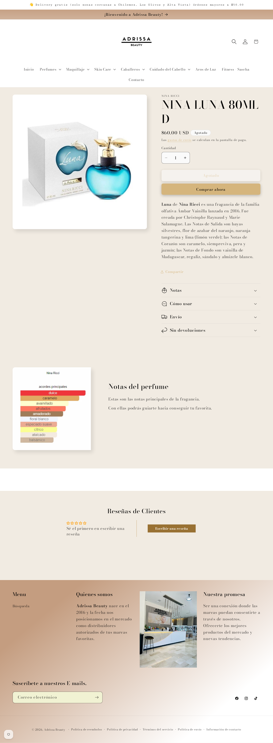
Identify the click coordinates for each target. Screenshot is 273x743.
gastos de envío (179, 140)
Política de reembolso (86, 729)
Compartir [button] (174, 271)
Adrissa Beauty (54, 730)
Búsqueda (21, 606)
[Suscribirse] (96, 697)
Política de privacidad (122, 729)
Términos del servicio (158, 729)
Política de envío (190, 729)
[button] (50, 69)
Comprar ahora (210, 189)
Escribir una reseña (171, 528)
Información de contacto (223, 729)
